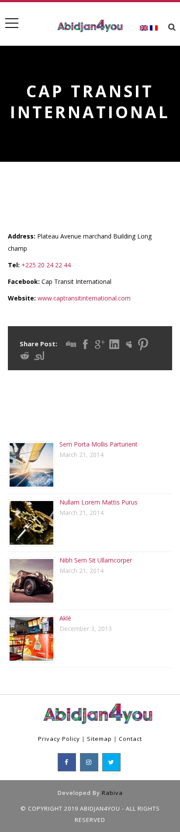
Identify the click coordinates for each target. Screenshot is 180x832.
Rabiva (112, 793)
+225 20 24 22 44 (46, 265)
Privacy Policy (59, 739)
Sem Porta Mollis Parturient (98, 444)
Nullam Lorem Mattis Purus (98, 502)
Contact (130, 739)
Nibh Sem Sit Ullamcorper (95, 560)
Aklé (65, 618)
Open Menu (11, 23)
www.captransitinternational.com (84, 298)
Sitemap (99, 739)
